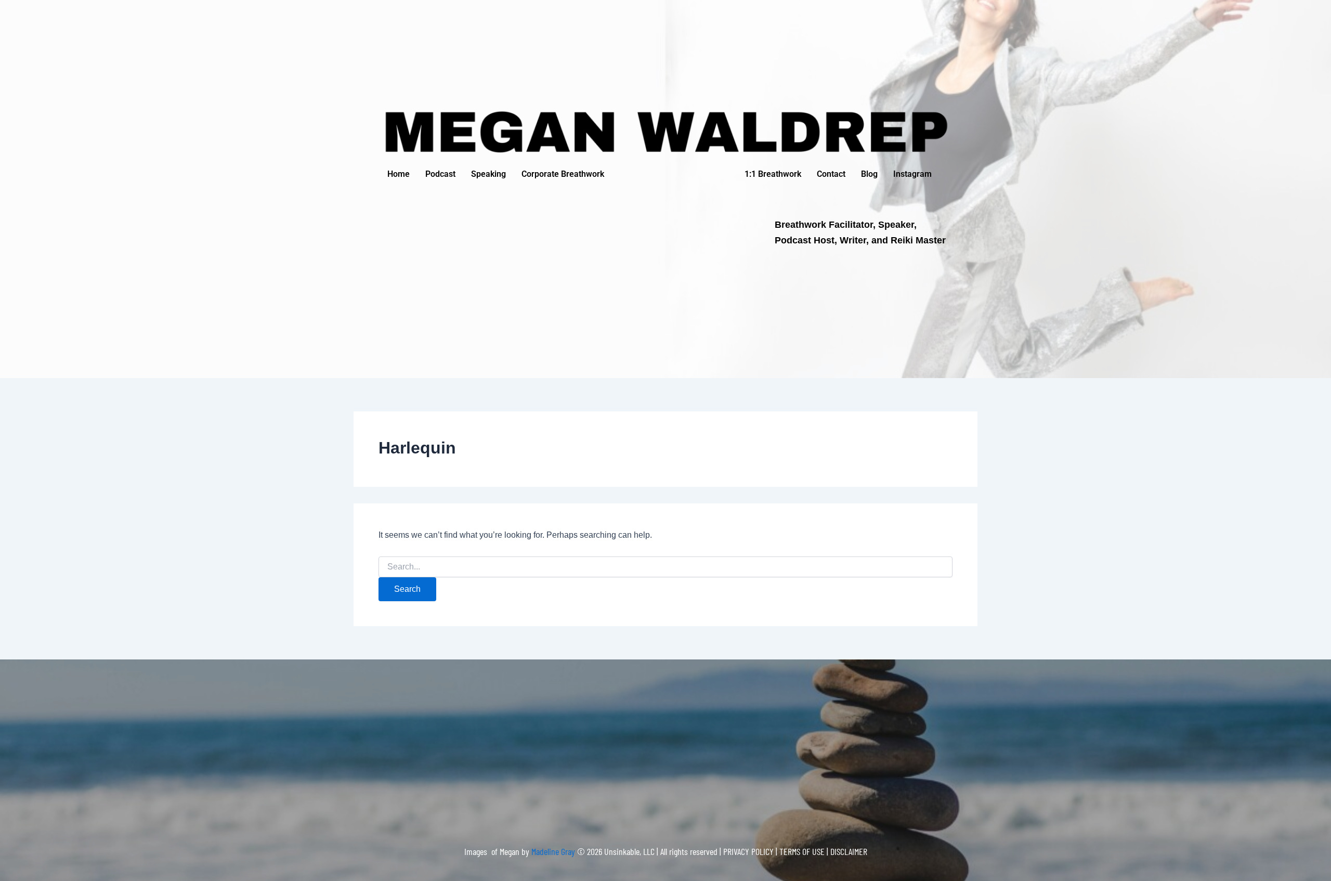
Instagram (912, 174)
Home (398, 174)
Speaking (488, 174)
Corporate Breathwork (562, 174)
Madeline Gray (554, 851)
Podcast (440, 174)
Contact (831, 174)
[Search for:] (665, 567)
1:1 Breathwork (773, 174)
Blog (869, 174)
